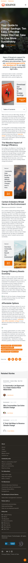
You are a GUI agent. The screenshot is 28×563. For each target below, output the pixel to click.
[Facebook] (2, 551)
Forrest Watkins (11, 45)
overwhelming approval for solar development (14, 64)
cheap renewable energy (7, 347)
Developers (3, 1)
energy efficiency (5, 351)
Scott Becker (10, 413)
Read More (8, 193)
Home (3, 20)
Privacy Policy (6, 554)
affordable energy (6, 345)
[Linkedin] (12, 551)
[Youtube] (7, 551)
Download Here (22, 100)
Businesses (11, 1)
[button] (24, 109)
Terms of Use (15, 554)
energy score (15, 351)
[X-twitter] (5, 551)
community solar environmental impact (11, 349)
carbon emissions (16, 345)
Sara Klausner (10, 395)
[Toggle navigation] (25, 5)
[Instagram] (9, 551)
